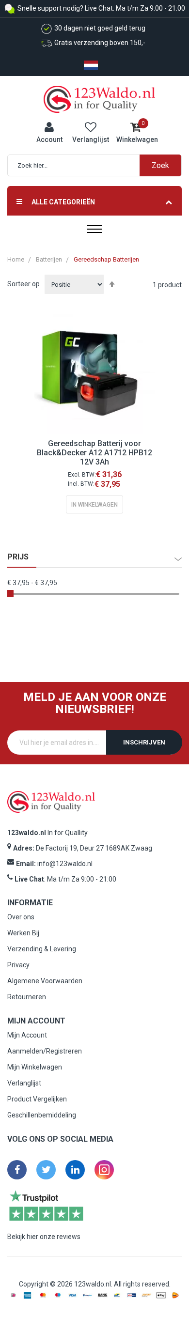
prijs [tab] (18, 557)
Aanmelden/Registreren (44, 1051)
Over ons (20, 917)
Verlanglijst (24, 1083)
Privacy (18, 965)
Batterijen (49, 259)
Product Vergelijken (37, 1099)
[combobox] (99, 165)
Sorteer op (23, 284)
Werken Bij (23, 933)
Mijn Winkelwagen (34, 1067)
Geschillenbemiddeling (41, 1115)
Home (15, 259)
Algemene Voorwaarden (44, 981)
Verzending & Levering (41, 949)
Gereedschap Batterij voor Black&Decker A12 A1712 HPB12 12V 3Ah (94, 452)
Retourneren (26, 997)
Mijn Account (27, 1035)
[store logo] (99, 99)
